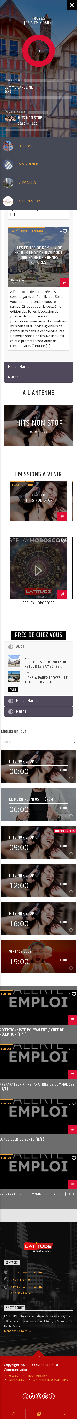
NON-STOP (30, 201)
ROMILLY (28, 182)
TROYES (27, 146)
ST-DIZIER (29, 164)
